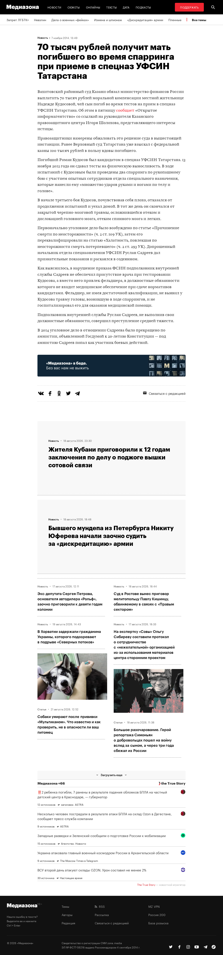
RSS (101, 906)
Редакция (68, 922)
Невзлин (40, 19)
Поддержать (189, 7)
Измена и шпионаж (108, 19)
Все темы (199, 20)
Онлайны (93, 7)
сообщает (125, 111)
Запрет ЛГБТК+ (18, 19)
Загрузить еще (111, 775)
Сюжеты (74, 7)
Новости (54, 7)
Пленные (174, 19)
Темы (65, 906)
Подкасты (143, 7)
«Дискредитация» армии (145, 19)
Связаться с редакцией (112, 922)
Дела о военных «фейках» (70, 19)
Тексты (111, 7)
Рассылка (102, 914)
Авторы (67, 914)
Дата (126, 7)
